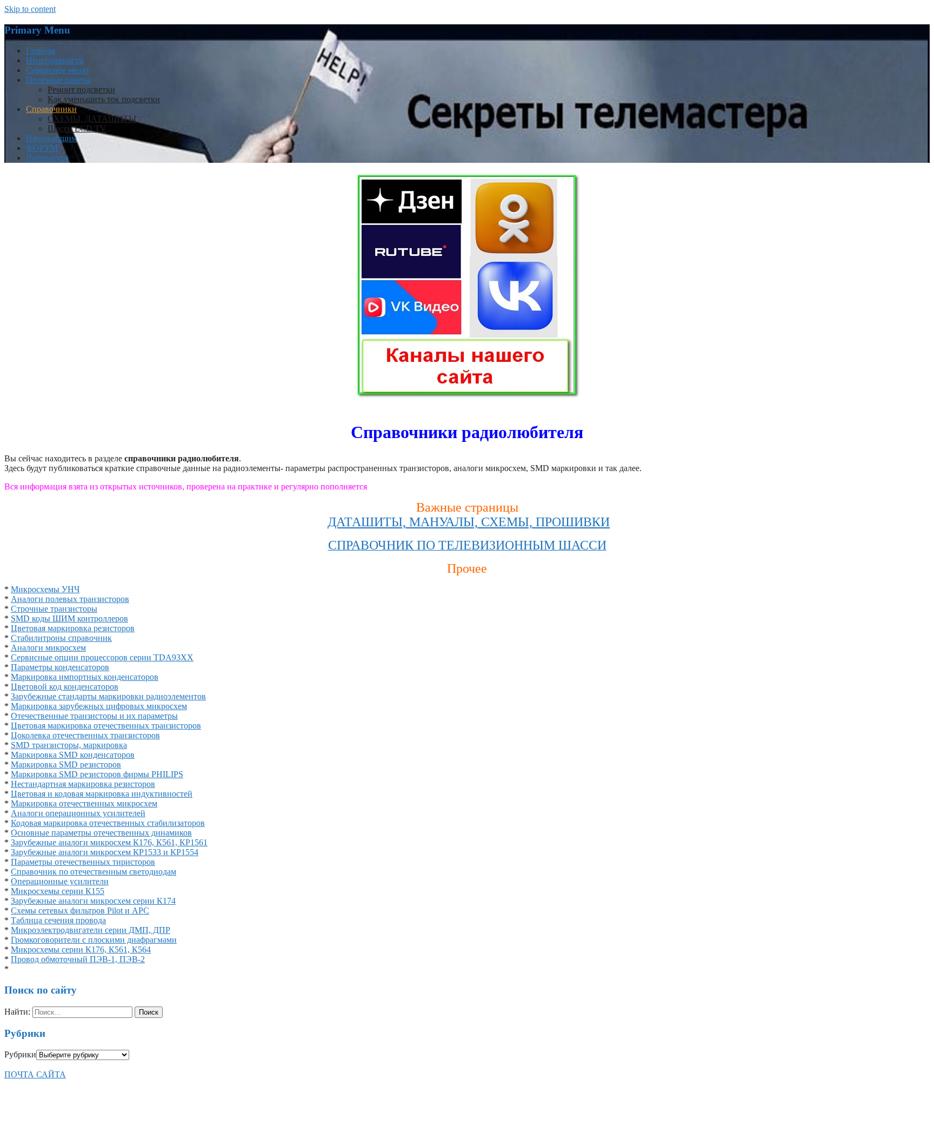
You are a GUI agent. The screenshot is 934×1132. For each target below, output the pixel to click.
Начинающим (51, 138)
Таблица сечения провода (58, 920)
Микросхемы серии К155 (57, 891)
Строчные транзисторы (54, 608)
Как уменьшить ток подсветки (104, 99)
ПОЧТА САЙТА (35, 1074)
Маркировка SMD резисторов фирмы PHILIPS (97, 774)
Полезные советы (58, 79)
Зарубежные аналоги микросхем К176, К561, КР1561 (109, 842)
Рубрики (20, 1054)
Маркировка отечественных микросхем (84, 803)
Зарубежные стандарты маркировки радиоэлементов (108, 696)
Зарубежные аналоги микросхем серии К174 (93, 900)
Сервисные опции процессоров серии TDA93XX (102, 657)
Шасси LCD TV (77, 128)
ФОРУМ (42, 148)
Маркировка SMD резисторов (66, 764)
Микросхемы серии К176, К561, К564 (81, 949)
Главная (40, 50)
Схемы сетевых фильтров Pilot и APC (80, 910)
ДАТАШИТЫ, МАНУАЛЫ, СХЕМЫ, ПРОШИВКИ (469, 522)
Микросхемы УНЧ (45, 589)
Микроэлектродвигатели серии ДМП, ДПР (90, 930)
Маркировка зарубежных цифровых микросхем (99, 706)
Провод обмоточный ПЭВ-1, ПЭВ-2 (78, 959)
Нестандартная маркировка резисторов (83, 784)
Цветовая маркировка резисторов (73, 628)
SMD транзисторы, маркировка (69, 745)
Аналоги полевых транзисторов (70, 599)
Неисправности (55, 60)
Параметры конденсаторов (60, 667)
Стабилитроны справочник (61, 638)
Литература (47, 157)
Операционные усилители (60, 881)
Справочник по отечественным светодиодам (93, 871)
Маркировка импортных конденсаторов (84, 676)
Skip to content (30, 9)
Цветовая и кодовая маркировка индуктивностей (101, 793)
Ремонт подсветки (81, 89)
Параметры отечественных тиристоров (83, 861)
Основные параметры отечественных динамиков (101, 832)
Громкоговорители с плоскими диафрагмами (94, 939)
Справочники (51, 109)
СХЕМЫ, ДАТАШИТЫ (92, 118)
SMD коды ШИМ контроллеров (69, 618)
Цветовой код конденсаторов (64, 686)
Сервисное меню (57, 70)
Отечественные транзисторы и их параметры (94, 715)
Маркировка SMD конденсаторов (73, 754)
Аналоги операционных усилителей (78, 813)
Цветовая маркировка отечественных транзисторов (106, 725)
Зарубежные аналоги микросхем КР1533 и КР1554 (104, 852)
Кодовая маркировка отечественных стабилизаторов (108, 823)
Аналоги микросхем (48, 647)
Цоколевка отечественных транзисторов (85, 735)
